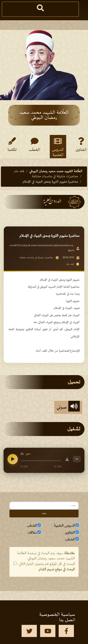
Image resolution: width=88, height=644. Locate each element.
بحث (44, 513)
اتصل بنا (67, 620)
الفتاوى (70, 532)
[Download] (67, 460)
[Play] (13, 459)
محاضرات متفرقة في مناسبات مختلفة (55, 176)
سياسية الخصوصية (57, 614)
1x (76, 458)
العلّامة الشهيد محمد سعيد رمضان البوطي (55, 171)
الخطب (34, 150)
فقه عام (19, 171)
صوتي (62, 407)
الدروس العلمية (58, 152)
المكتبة (12, 150)
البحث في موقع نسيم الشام (57, 569)
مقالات (32, 532)
